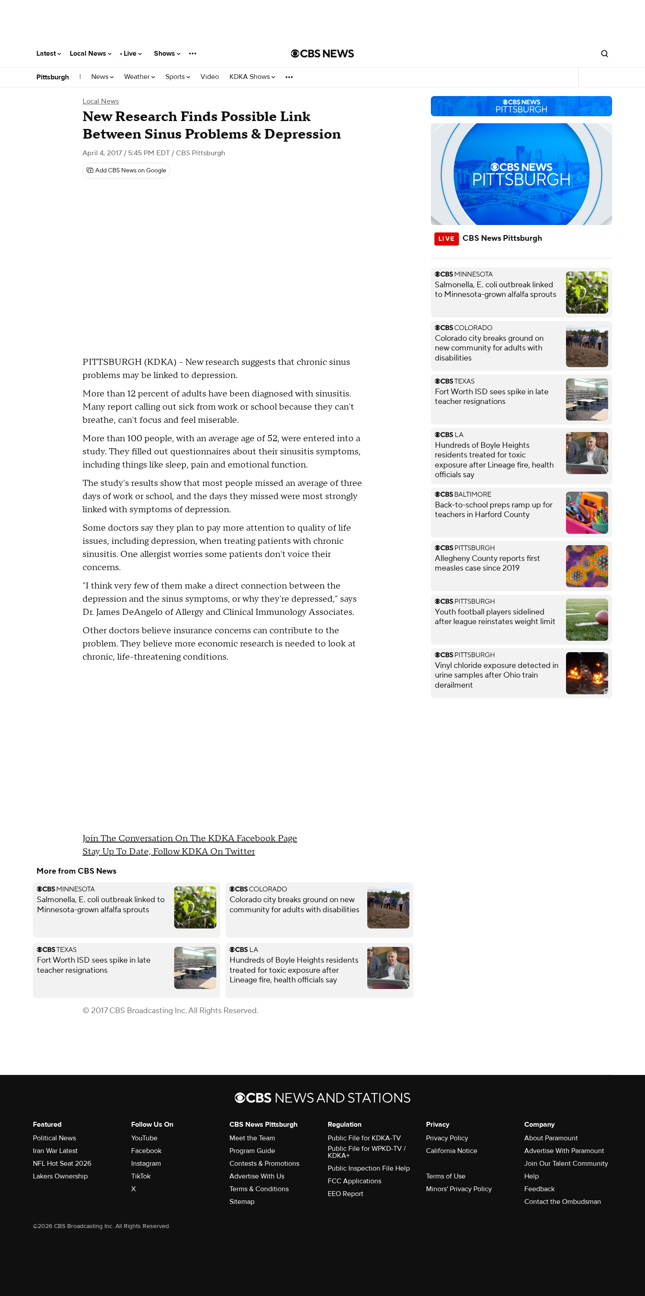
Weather (137, 77)
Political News (54, 1138)
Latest (46, 53)
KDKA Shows (250, 77)
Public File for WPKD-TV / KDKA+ (367, 1152)
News (100, 77)
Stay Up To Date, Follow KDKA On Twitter (168, 851)
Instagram (146, 1163)
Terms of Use (446, 1176)
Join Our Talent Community (566, 1163)
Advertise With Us (256, 1176)
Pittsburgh (52, 77)
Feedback (539, 1188)
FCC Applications (354, 1181)
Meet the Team (252, 1138)
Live (131, 53)
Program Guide (252, 1150)
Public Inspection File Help (369, 1168)
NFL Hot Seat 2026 (62, 1163)
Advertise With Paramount (564, 1150)
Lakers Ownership (60, 1176)
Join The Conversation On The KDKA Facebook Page (189, 838)
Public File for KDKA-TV (364, 1138)
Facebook (146, 1150)
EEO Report (345, 1193)
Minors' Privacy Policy (459, 1188)
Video (210, 77)
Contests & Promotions (264, 1163)
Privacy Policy (447, 1138)
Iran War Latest (55, 1150)
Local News (89, 53)
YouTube (144, 1138)
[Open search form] (605, 53)
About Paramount (551, 1138)
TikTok (140, 1176)
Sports (175, 77)
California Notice (451, 1150)
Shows (165, 53)
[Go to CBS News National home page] (322, 53)
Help (531, 1176)
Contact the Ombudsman (562, 1201)
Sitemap (241, 1201)
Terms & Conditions (259, 1188)
